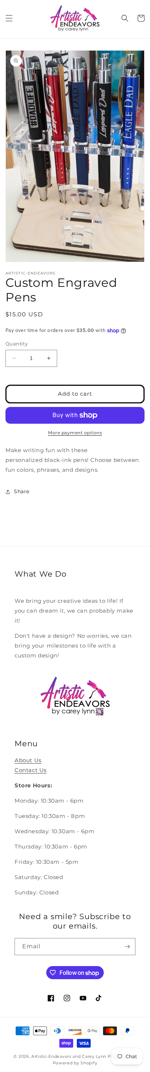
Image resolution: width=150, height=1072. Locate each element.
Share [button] (21, 491)
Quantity (16, 344)
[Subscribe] (127, 946)
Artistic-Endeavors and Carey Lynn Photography (84, 1056)
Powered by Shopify (75, 1062)
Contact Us (31, 770)
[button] (9, 18)
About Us (28, 760)
